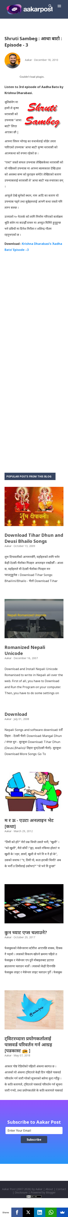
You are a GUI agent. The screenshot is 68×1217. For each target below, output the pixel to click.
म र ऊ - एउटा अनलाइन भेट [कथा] (29, 823)
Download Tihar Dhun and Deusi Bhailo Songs (34, 538)
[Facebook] (17, 1212)
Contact (61, 1189)
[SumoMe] (62, 1212)
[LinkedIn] (39, 1212)
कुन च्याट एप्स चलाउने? (26, 932)
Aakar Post (9, 1189)
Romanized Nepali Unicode (25, 650)
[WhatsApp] (51, 1212)
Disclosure (21, 1192)
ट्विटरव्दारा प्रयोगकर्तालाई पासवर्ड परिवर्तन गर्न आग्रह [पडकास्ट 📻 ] (28, 1044)
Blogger (51, 1192)
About (49, 1189)
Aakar (39, 1189)
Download (16, 714)
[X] (28, 1212)
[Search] (50, 6)
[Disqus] (34, 315)
